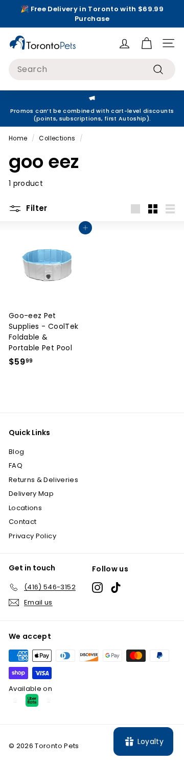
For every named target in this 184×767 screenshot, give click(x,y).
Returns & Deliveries (43, 480)
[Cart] (146, 43)
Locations (25, 508)
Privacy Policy (32, 536)
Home (18, 138)
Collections (57, 138)
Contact (22, 521)
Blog (16, 452)
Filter (36, 208)
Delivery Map (31, 493)
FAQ (15, 465)
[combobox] (92, 69)
